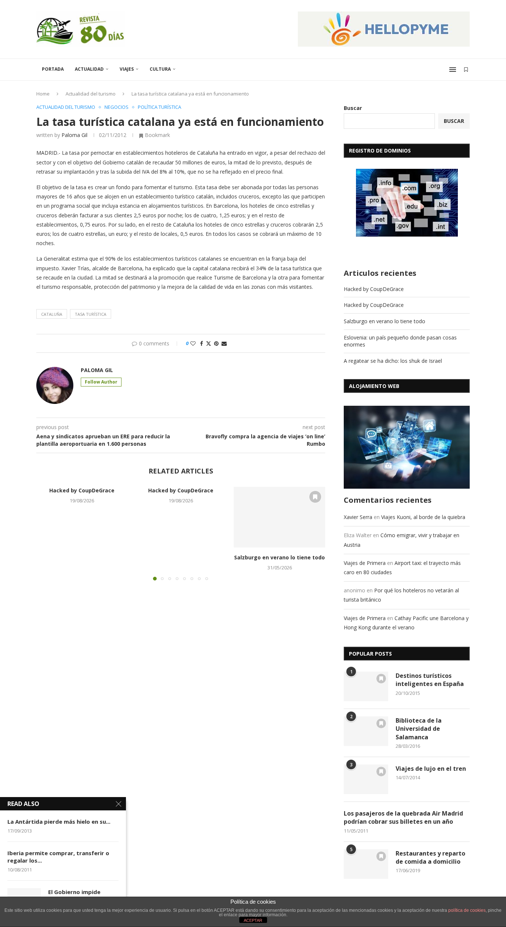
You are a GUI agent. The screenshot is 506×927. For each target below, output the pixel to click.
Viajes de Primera (365, 562)
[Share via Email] (224, 343)
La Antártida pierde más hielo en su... (58, 821)
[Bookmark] (466, 69)
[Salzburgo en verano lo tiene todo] (279, 517)
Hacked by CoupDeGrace (81, 490)
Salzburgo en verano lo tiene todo (279, 557)
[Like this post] (193, 343)
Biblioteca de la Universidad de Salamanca (419, 728)
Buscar (353, 107)
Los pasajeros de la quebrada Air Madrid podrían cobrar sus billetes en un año (403, 817)
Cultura (160, 69)
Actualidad (89, 69)
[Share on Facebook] (201, 343)
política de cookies (467, 910)
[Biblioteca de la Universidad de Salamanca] (366, 731)
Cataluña (51, 314)
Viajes (127, 69)
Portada (53, 69)
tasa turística (90, 314)
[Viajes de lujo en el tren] (366, 779)
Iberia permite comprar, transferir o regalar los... (58, 856)
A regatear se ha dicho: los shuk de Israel (393, 360)
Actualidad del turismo (91, 93)
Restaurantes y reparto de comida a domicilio (430, 857)
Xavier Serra (358, 517)
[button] (46, 533)
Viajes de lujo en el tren (431, 768)
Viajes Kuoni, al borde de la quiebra (423, 517)
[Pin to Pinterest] (216, 343)
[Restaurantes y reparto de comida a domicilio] (366, 864)
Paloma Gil (74, 134)
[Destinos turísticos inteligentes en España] (366, 686)
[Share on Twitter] (208, 343)
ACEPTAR (253, 920)
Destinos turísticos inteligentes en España (430, 680)
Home (43, 93)
